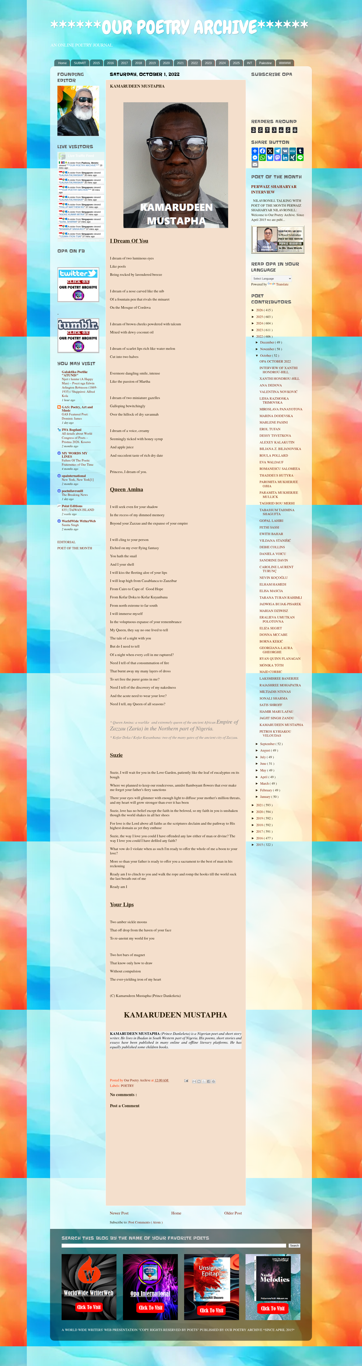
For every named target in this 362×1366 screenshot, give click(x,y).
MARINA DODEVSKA (276, 415)
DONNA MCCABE (273, 634)
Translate (282, 284)
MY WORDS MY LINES (75, 455)
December (267, 342)
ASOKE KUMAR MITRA (72, 214)
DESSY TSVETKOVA (275, 435)
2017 (124, 63)
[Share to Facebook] (209, 1081)
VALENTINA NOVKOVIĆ (279, 391)
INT (249, 63)
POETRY (127, 1085)
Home (62, 63)
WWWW (285, 63)
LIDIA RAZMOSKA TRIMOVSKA (274, 400)
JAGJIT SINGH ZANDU (277, 718)
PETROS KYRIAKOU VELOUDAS (275, 733)
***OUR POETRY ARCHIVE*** (82, 165)
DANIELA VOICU (273, 553)
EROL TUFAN (270, 429)
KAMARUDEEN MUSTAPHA (281, 724)
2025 (236, 63)
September (267, 743)
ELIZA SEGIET (271, 628)
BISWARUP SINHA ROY (72, 229)
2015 (96, 63)
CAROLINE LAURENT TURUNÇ (276, 569)
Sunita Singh (70, 525)
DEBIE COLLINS (272, 547)
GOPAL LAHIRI (271, 520)
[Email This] (194, 1081)
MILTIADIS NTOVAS (275, 691)
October (266, 355)
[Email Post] (186, 1080)
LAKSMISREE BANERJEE (279, 678)
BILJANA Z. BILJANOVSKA (280, 448)
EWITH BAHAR (271, 533)
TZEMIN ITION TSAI (70, 236)
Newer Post (119, 1213)
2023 (208, 63)
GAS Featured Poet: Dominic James (75, 416)
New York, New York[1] (78, 479)
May (263, 770)
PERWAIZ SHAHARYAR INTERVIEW (274, 189)
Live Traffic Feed (81, 156)
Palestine (265, 63)
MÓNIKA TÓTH (272, 665)
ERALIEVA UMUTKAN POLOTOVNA (277, 619)
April (264, 777)
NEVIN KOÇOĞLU (274, 577)
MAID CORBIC (271, 671)
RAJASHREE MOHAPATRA (280, 685)
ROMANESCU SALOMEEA (280, 468)
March (265, 783)
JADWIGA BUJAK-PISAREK (280, 604)
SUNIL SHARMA (68, 221)
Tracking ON (93, 240)
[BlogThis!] (199, 1081)
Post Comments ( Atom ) (145, 1222)
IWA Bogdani (71, 429)
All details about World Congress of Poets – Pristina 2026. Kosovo (77, 437)
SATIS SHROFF (271, 704)
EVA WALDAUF (271, 462)
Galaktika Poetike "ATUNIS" (75, 373)
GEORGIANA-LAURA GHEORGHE (276, 649)
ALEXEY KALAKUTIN (277, 442)
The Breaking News (75, 494)
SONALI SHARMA (274, 698)
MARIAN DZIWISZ (274, 610)
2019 (152, 63)
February (266, 790)
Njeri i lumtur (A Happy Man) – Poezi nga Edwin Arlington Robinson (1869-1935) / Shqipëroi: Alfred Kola (79, 387)
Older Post (233, 1213)
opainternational (74, 475)
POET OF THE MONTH (74, 548)
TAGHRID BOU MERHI (277, 503)
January (265, 796)
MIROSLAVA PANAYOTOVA (281, 409)
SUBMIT (80, 63)
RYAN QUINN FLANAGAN (280, 658)
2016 (110, 63)
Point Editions (72, 505)
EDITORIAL (66, 542)
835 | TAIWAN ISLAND (78, 510)
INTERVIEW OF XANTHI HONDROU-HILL (278, 369)
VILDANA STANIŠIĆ (275, 540)
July (263, 757)
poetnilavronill (72, 490)
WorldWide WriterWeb (79, 521)
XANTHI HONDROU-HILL (280, 378)
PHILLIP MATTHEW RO (72, 207)
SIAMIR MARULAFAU (276, 711)
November (267, 349)
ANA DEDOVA (271, 385)
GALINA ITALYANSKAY (71, 175)
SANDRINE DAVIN (274, 560)
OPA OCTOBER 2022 (275, 361)
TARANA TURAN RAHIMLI (281, 597)
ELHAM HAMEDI (273, 584)
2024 (222, 63)
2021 (180, 63)
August (265, 750)
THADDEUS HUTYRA (276, 475)
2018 (138, 63)
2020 (166, 63)
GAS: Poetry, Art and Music (77, 408)
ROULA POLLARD (274, 455)
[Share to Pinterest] (213, 1081)
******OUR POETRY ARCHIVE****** (179, 27)
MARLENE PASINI (274, 422)
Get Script (68, 240)
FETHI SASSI (269, 527)
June (263, 763)
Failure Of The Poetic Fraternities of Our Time (77, 462)
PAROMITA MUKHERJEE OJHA (279, 484)
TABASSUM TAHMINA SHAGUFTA (277, 512)
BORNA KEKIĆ (271, 641)
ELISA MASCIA (271, 590)
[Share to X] (204, 1081)
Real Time (80, 240)
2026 (260, 310)
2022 (194, 63)
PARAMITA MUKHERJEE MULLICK (279, 494)
